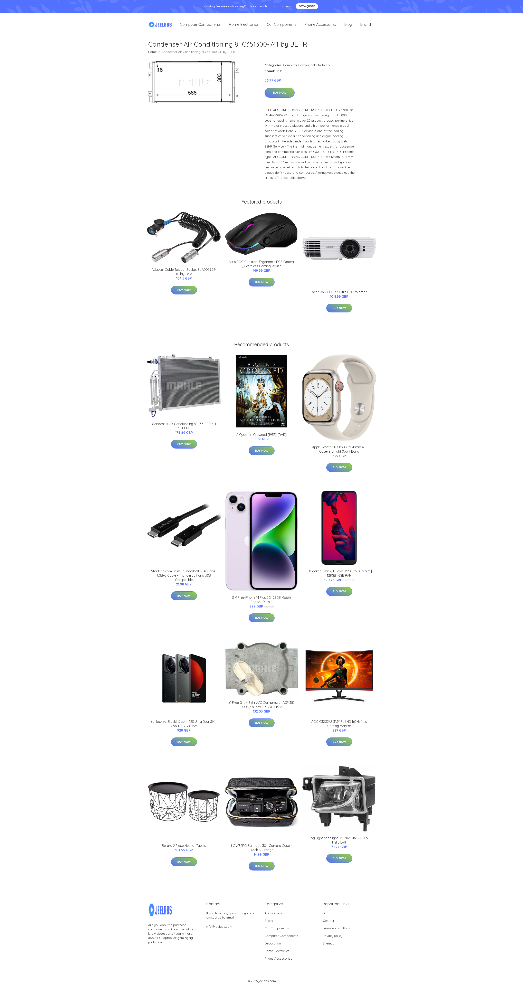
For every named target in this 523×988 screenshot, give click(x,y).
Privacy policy (332, 936)
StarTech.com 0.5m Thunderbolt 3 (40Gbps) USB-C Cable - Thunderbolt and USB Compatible (184, 575)
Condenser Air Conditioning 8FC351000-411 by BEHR (184, 426)
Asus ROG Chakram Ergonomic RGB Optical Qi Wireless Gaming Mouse (261, 264)
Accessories (273, 913)
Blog (348, 24)
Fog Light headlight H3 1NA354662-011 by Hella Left (339, 840)
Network (324, 65)
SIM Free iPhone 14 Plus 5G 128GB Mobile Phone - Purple (261, 599)
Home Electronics (244, 24)
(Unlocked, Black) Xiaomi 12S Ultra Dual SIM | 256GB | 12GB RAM (184, 723)
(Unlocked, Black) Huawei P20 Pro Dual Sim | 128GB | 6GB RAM (339, 573)
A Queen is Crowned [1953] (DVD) (261, 435)
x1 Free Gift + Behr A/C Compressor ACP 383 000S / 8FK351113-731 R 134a (261, 704)
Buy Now (279, 92)
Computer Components (200, 24)
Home (152, 52)
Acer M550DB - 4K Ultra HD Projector (339, 292)
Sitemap (328, 943)
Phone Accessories (320, 24)
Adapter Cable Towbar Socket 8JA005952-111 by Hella (184, 271)
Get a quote (307, 6)
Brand (365, 24)
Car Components (281, 24)
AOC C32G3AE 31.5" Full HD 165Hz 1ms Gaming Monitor (339, 723)
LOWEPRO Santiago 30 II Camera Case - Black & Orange (261, 848)
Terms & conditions (336, 928)
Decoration (273, 943)
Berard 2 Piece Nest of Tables (184, 846)
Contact (328, 921)
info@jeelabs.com (219, 927)
